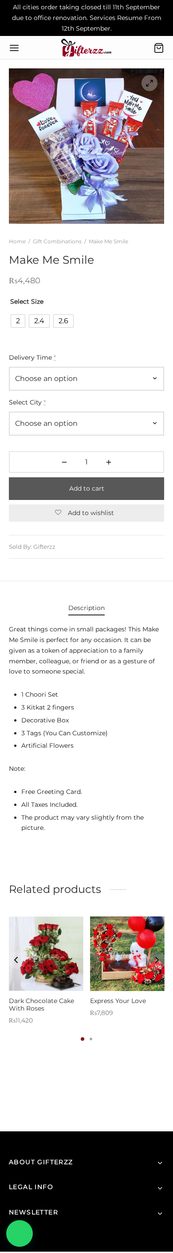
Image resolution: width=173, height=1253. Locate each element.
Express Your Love (118, 1001)
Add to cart (86, 488)
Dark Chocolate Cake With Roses (41, 1004)
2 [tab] (91, 1039)
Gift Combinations (57, 241)
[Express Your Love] (127, 953)
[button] (19, 1233)
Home (17, 241)
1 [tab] (82, 1039)
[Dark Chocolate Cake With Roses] (46, 953)
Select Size (26, 301)
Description (86, 608)
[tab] (86, 608)
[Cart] (158, 48)
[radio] (18, 321)
